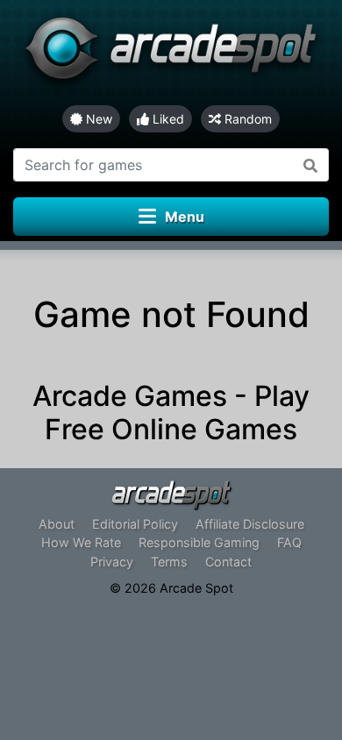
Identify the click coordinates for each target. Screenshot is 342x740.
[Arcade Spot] (171, 52)
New (97, 118)
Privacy (111, 561)
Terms (169, 561)
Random (246, 118)
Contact (228, 561)
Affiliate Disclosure (250, 523)
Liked (166, 118)
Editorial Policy (135, 523)
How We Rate (81, 542)
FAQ (289, 542)
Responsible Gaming (199, 542)
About (57, 523)
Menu (184, 216)
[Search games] (311, 164)
